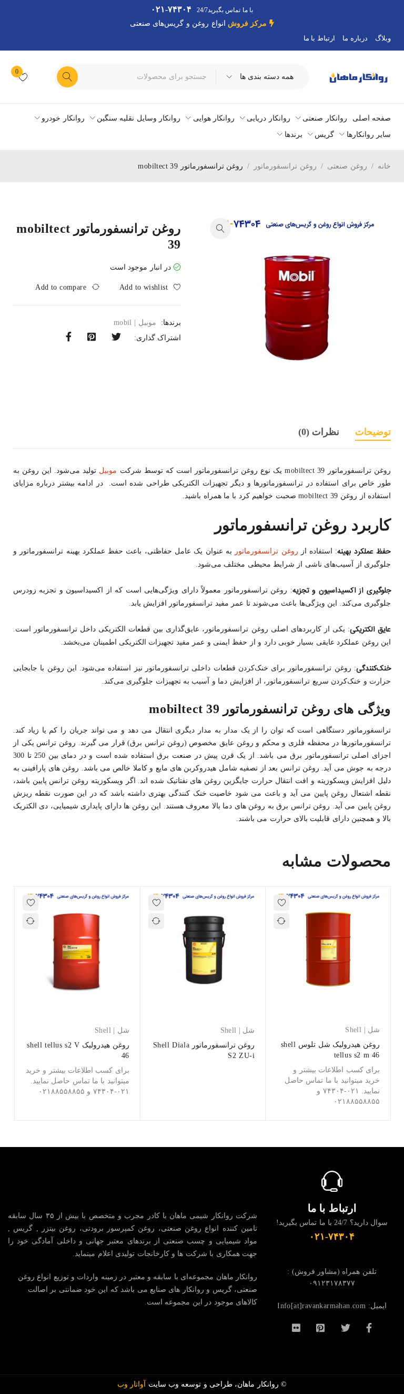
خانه (384, 166)
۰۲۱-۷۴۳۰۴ (171, 9)
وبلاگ (383, 38)
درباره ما (354, 38)
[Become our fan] (369, 1327)
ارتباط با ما (319, 38)
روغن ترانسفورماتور (285, 166)
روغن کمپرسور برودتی (118, 1228)
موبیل (108, 470)
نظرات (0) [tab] (318, 432)
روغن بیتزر (59, 1228)
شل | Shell (362, 1030)
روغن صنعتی (347, 166)
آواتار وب (132, 1384)
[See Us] (320, 1327)
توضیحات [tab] (373, 432)
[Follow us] (345, 1327)
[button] (220, 228)
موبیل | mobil (135, 323)
